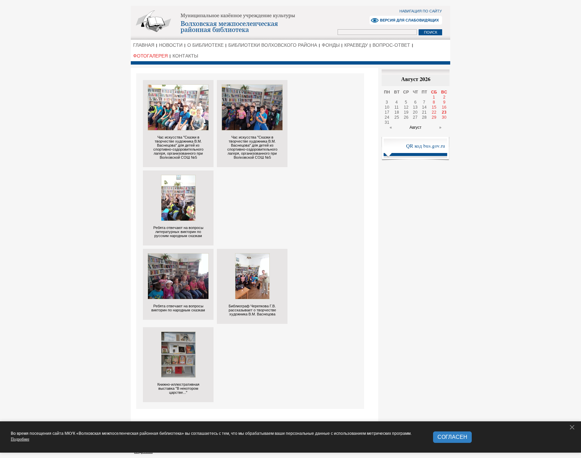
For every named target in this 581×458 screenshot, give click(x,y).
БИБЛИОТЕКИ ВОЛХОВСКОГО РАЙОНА (272, 45)
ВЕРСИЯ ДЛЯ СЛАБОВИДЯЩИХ (409, 20)
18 (396, 112)
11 (396, 107)
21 (424, 112)
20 (415, 112)
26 (406, 117)
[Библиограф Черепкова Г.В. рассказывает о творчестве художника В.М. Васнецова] (252, 297)
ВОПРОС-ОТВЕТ (391, 45)
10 (387, 107)
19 (406, 112)
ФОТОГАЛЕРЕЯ (150, 56)
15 (434, 107)
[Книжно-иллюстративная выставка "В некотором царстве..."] (178, 376)
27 (415, 117)
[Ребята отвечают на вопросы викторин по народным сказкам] (178, 297)
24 (387, 117)
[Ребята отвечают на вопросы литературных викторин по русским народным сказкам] (178, 219)
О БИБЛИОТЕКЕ (205, 45)
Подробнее (20, 439)
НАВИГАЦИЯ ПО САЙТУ (420, 11)
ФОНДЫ (331, 45)
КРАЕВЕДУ (356, 45)
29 (434, 117)
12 (406, 107)
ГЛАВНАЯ (143, 45)
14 (424, 107)
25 (396, 117)
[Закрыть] (572, 427)
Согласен (452, 437)
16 (444, 107)
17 (387, 112)
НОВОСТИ (171, 45)
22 (434, 112)
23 (444, 112)
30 (444, 117)
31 (387, 122)
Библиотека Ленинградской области (235, 22)
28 (424, 117)
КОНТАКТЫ (185, 56)
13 (415, 107)
